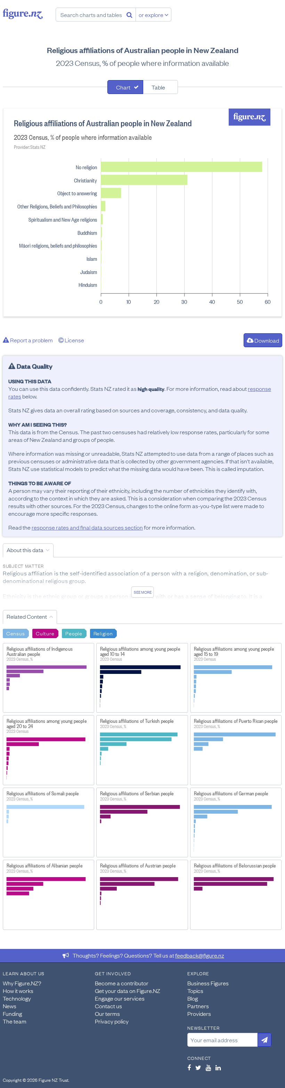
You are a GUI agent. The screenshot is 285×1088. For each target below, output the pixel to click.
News (9, 1006)
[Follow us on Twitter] (198, 1067)
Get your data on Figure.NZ (127, 990)
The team (14, 1021)
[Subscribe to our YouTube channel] (208, 1067)
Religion (103, 633)
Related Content (27, 616)
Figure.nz (23, 14)
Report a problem (31, 340)
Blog (192, 998)
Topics (195, 990)
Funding (12, 1013)
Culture (45, 633)
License (74, 340)
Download (266, 340)
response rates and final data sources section (87, 527)
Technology (17, 998)
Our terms (107, 1013)
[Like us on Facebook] (189, 1067)
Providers (199, 1013)
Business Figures (208, 983)
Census (15, 633)
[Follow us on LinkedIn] (218, 1067)
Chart (123, 87)
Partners (198, 1006)
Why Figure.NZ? (22, 983)
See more (143, 592)
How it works (18, 990)
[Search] (129, 15)
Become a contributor (121, 983)
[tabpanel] (142, 213)
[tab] (125, 87)
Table (158, 87)
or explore (151, 14)
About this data (25, 550)
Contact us (108, 1006)
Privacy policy (112, 1021)
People (73, 633)
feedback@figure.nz (199, 955)
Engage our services (120, 998)
